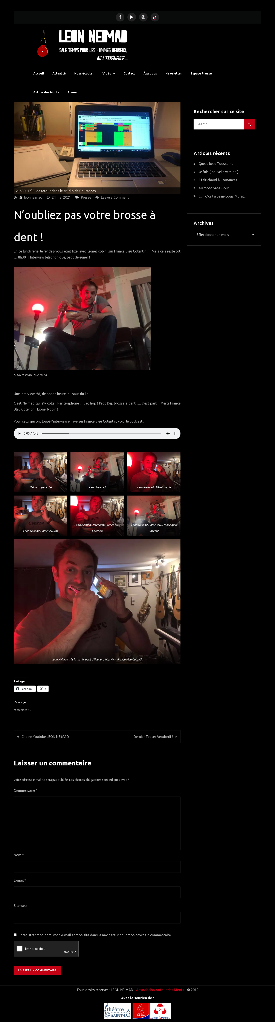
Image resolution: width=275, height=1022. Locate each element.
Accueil (38, 73)
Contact (129, 73)
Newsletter (173, 73)
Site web (20, 906)
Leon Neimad (93, 36)
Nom (19, 855)
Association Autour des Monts (160, 990)
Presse (86, 197)
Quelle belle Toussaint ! (216, 164)
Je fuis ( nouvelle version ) (218, 172)
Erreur (72, 92)
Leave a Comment (115, 197)
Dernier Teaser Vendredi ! (153, 737)
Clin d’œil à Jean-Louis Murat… (223, 196)
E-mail (20, 880)
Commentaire (25, 790)
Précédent (19, 147)
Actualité (59, 73)
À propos (150, 73)
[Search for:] (224, 124)
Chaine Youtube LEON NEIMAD (45, 737)
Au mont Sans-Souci (214, 188)
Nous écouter (84, 73)
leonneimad (33, 197)
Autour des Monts (46, 92)
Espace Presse (201, 73)
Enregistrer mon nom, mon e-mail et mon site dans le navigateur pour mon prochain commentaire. (95, 935)
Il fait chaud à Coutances (218, 180)
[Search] (249, 124)
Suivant (175, 147)
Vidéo (106, 73)
